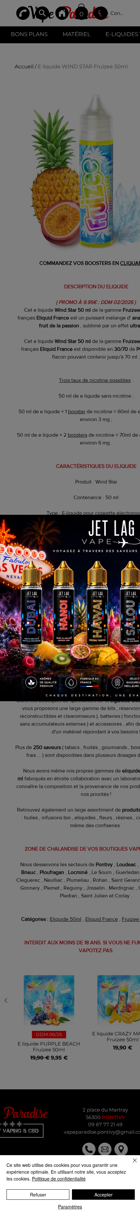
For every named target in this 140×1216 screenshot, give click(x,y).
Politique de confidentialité (59, 1178)
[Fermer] (131, 1164)
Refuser (38, 1194)
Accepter (103, 1194)
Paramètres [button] (70, 1206)
